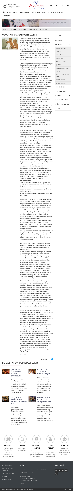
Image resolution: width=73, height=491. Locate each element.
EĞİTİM (58, 71)
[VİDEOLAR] (22, 439)
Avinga (66, 489)
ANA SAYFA (6, 29)
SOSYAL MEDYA (60, 80)
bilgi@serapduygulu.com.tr (28, 478)
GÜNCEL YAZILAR (61, 61)
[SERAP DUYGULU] (36, 5)
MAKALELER (24, 12)
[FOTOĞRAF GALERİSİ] (36, 439)
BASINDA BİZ (64, 446)
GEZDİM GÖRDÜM (61, 83)
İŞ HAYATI (58, 65)
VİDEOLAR (58, 95)
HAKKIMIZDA (12, 12)
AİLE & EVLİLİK (59, 55)
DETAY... (22, 483)
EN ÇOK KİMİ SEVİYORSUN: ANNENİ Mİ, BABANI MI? (19, 400)
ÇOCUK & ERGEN (61, 48)
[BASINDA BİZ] (64, 439)
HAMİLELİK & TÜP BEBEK (62, 68)
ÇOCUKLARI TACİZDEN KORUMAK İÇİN (43, 371)
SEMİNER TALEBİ (6, 479)
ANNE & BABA (22, 29)
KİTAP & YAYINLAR (55, 12)
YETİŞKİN (58, 51)
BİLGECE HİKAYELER (7, 468)
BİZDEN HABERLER (39, 12)
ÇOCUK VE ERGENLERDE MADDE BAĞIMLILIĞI (16, 372)
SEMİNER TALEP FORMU (62, 104)
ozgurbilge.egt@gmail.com (28, 480)
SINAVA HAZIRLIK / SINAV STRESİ (63, 75)
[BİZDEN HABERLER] (51, 439)
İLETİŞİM (6, 16)
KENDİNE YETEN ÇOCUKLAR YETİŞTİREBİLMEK (44, 399)
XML (70, 489)
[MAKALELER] (8, 439)
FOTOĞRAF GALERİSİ (61, 100)
